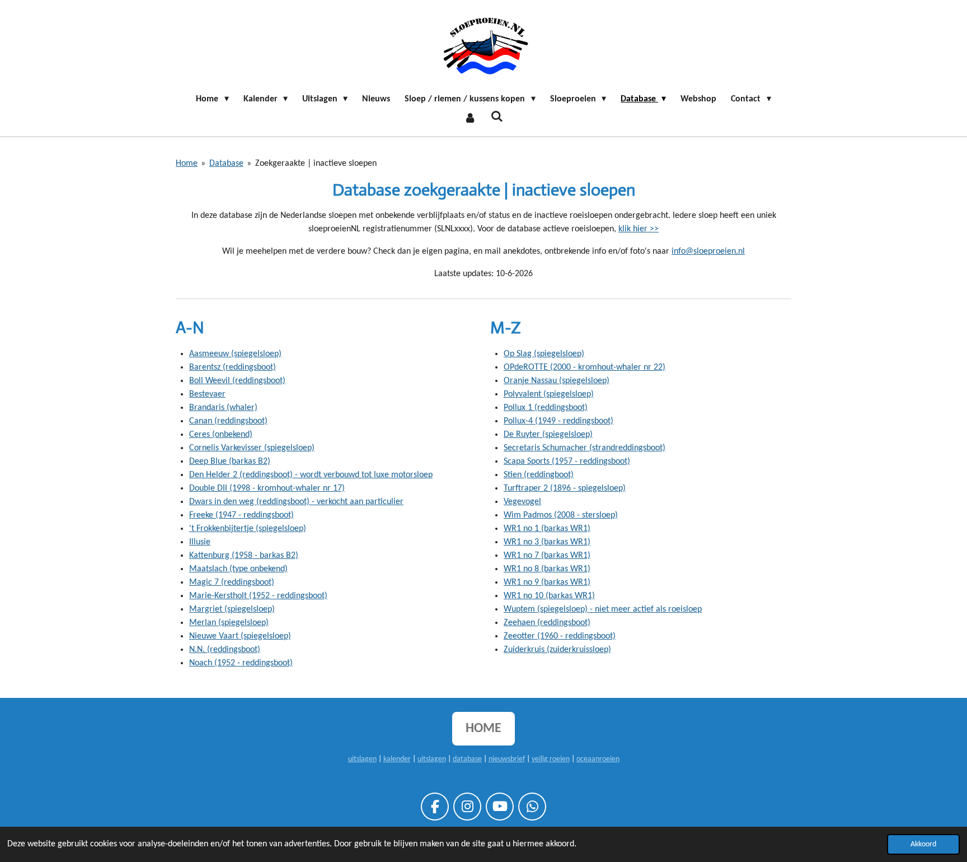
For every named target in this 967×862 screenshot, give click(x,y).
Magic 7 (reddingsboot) (231, 582)
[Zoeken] (497, 117)
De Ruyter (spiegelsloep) (548, 434)
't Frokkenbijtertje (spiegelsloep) (247, 528)
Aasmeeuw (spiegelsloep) (235, 354)
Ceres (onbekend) (220, 434)
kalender (397, 759)
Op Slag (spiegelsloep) (544, 354)
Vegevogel (522, 501)
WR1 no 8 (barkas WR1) (547, 569)
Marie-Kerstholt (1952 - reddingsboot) (258, 595)
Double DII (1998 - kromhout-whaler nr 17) (267, 488)
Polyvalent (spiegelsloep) (549, 394)
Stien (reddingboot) (539, 474)
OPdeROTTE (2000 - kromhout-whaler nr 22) (584, 367)
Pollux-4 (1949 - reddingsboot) (558, 421)
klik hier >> (638, 229)
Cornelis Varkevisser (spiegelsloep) (251, 448)
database (467, 759)
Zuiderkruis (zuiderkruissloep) (557, 649)
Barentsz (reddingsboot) (232, 367)
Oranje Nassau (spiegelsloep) (556, 380)
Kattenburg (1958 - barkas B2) (243, 555)
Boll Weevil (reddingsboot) (237, 380)
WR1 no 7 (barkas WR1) (547, 555)
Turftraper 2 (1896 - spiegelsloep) (565, 488)
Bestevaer (207, 394)
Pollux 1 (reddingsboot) (546, 407)
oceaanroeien (597, 759)
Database (226, 163)
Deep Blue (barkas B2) (229, 461)
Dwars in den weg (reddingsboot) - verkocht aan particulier (296, 501)
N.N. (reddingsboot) (224, 649)
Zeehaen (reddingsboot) (547, 622)
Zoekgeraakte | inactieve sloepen (316, 163)
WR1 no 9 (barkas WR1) (547, 582)
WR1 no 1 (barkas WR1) (547, 528)
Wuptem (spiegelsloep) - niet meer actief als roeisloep (603, 609)
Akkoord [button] (923, 844)
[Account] (470, 118)
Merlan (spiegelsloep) (229, 622)
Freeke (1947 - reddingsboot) (241, 515)
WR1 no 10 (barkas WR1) (549, 595)
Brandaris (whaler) (223, 407)
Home (187, 163)
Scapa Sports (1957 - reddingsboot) (567, 461)
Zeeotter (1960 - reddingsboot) (560, 636)
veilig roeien (551, 759)
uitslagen (362, 759)
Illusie (199, 542)
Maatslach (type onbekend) (238, 569)
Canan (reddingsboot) (228, 421)
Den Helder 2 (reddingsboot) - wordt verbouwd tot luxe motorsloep (311, 474)
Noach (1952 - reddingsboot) (241, 663)
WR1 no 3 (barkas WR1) (547, 542)
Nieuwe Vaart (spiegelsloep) (240, 636)
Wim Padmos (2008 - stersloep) (561, 515)
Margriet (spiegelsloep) (232, 609)
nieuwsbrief (507, 759)
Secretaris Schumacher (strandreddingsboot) (584, 448)
